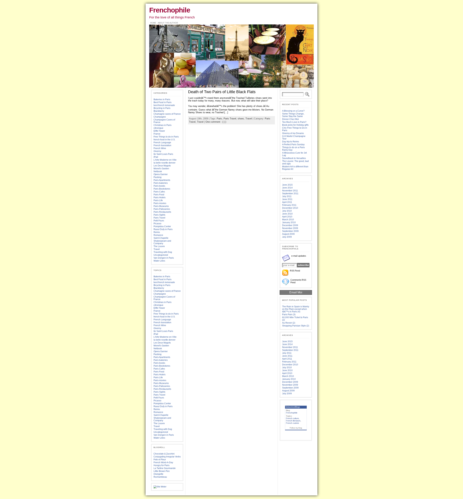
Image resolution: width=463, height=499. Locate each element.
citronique (158, 128)
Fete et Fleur (160, 459)
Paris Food (159, 194)
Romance (158, 235)
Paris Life (158, 200)
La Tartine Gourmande (165, 468)
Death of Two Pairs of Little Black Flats (222, 92)
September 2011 (290, 193)
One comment (212, 121)
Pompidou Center (162, 226)
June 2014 (287, 187)
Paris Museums (161, 206)
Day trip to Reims (290, 141)
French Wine (160, 148)
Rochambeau (160, 477)
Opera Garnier (161, 174)
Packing (158, 177)
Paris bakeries (161, 183)
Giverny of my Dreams (293, 133)
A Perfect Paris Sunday (293, 144)
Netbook (158, 171)
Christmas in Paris (162, 125)
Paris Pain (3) (289, 314)
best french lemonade (164, 105)
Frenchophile (169, 10)
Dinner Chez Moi (290, 119)
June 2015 (287, 185)
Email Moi (295, 292)
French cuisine (292, 423)
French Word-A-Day (163, 462)
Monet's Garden (161, 168)
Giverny (157, 151)
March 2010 (288, 219)
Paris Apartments (162, 180)
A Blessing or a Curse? (293, 111)
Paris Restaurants (162, 212)
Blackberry (159, 111)
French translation (162, 145)
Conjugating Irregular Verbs (167, 456)
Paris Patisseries (162, 209)
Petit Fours (159, 220)
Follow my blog (296, 428)
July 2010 (287, 211)
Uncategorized (161, 255)
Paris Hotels (159, 197)
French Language (162, 142)
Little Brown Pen (162, 471)
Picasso (157, 223)
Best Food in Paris (162, 102)
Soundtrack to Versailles (294, 158)
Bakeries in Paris (162, 99)
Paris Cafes (159, 191)
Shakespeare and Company (162, 242)
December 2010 (290, 208)
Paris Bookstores (162, 189)
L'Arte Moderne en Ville (165, 160)
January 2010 (289, 222)
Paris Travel (159, 217)
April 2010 (287, 216)
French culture (292, 418)
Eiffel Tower (159, 131)
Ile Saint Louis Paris (163, 154)
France (157, 134)
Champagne (160, 117)
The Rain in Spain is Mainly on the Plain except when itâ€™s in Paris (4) (295, 309)
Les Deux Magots (162, 165)
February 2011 (289, 205)
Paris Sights (159, 215)
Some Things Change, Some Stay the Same (293, 115)
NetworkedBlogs (293, 407)
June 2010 (287, 214)
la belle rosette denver (164, 163)
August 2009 (288, 234)
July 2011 (287, 196)
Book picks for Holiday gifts (295, 125)
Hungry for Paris (161, 465)
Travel (157, 249)
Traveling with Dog (163, 252)
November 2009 (290, 228)
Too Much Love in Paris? (294, 122)
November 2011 (290, 190)
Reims (157, 232)
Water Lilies (159, 261)
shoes (241, 118)
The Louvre (159, 246)
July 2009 (287, 237)
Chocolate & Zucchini (164, 454)
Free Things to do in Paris (166, 136)
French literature (293, 421)
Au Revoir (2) (288, 323)
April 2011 (287, 202)
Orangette (158, 474)
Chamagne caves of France (167, 114)
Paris (219, 118)
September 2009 (290, 231)
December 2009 (290, 225)
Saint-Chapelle (161, 238)
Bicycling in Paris (162, 108)
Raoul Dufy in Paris (163, 229)
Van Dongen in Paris (164, 258)
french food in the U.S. (164, 139)
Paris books (159, 186)
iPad (156, 157)
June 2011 (287, 199)
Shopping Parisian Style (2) (295, 325)
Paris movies (160, 203)
